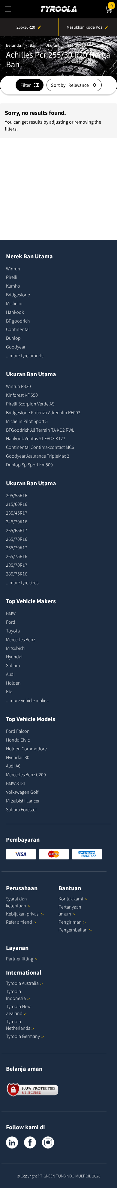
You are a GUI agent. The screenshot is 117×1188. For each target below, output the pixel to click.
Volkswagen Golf (22, 792)
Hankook (15, 312)
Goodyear (16, 347)
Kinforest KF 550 (22, 395)
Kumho (13, 286)
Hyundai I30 (17, 757)
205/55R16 (16, 495)
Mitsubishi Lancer (23, 801)
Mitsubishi (16, 648)
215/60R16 (16, 504)
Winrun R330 (18, 386)
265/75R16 (16, 556)
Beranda (13, 45)
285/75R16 (16, 574)
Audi (10, 674)
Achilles (101, 45)
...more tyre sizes (22, 582)
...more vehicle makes (27, 700)
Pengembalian (73, 930)
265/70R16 (16, 539)
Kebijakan (23, 914)
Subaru (13, 665)
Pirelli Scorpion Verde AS (30, 404)
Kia (9, 692)
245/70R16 (16, 521)
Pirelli (11, 277)
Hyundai (14, 657)
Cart (113, 4)
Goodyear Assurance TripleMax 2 (37, 456)
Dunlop (13, 338)
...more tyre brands (24, 355)
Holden (13, 683)
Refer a (19, 922)
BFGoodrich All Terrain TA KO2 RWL (40, 430)
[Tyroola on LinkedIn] (12, 1142)
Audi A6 (13, 766)
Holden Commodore (26, 748)
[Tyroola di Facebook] (30, 1142)
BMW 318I (15, 783)
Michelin (14, 303)
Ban (33, 45)
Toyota (13, 631)
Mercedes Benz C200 (26, 774)
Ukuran (51, 45)
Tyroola (22, 983)
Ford (10, 622)
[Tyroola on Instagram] (48, 1142)
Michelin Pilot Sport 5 (27, 421)
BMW (11, 613)
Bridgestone (18, 294)
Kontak (70, 899)
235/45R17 (16, 513)
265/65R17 (16, 530)
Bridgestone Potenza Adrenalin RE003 (43, 412)
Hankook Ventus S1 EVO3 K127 (35, 438)
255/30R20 (76, 45)
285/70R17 (16, 565)
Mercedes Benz (20, 639)
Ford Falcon (18, 731)
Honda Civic (18, 740)
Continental (18, 329)
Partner (19, 959)
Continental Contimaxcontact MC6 (40, 447)
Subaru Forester (21, 809)
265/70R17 (16, 547)
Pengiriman (70, 922)
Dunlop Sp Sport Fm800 (29, 465)
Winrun (13, 269)
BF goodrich (18, 321)
